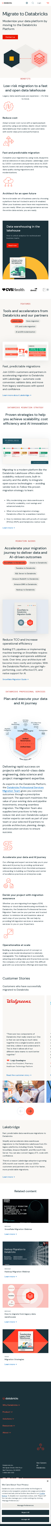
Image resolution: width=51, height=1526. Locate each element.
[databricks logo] (10, 1398)
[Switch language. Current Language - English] (26, 2)
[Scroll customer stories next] (30, 1111)
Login (39, 3)
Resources (8, 1425)
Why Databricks (10, 1405)
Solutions (7, 1419)
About (6, 1432)
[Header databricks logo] (7, 3)
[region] (25, 1501)
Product (6, 1412)
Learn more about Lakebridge (16, 395)
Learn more (8, 528)
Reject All (25, 1512)
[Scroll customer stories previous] (21, 1111)
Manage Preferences (25, 1505)
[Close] (47, 1481)
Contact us (10, 37)
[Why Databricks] (19, 1405)
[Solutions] (13, 1418)
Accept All (25, 1519)
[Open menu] (48, 3)
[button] (32, 2)
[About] (10, 1432)
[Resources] (14, 1425)
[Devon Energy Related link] (27, 289)
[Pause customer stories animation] (47, 289)
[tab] (17, 321)
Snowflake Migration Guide (15, 679)
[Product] (11, 1412)
